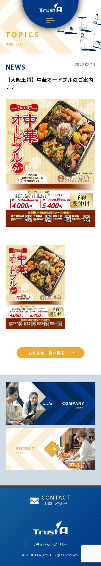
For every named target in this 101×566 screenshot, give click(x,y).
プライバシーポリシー (51, 544)
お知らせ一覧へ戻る (46, 353)
